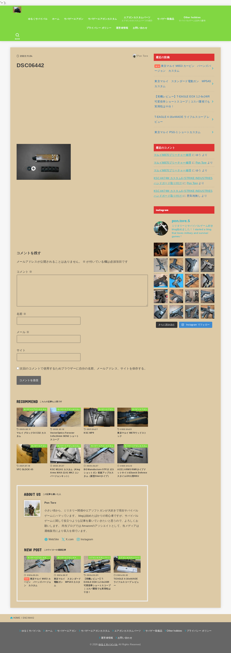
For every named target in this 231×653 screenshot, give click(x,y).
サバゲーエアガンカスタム (102, 18)
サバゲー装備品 (165, 18)
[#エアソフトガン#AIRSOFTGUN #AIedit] (161, 250)
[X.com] (68, 539)
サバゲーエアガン (73, 18)
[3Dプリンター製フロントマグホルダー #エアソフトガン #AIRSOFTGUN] (176, 296)
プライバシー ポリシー (99, 27)
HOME (16, 618)
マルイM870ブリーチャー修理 (172, 154)
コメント (24, 271)
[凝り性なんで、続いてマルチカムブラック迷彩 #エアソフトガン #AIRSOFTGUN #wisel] (176, 265)
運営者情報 (122, 27)
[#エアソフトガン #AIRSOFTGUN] (208, 265)
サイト (21, 350)
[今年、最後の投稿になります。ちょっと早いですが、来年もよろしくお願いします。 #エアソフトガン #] (208, 281)
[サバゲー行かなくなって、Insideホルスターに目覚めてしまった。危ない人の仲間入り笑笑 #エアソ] (161, 312)
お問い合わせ (140, 27)
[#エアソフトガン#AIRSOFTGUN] (192, 250)
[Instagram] (85, 539)
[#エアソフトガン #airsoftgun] (208, 312)
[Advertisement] (82, 108)
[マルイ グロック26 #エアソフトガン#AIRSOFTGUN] (192, 296)
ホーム (55, 18)
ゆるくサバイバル (37, 18)
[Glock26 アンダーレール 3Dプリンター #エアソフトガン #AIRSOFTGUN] (192, 312)
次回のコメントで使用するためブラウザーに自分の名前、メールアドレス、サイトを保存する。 (83, 368)
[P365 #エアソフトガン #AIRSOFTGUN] (161, 296)
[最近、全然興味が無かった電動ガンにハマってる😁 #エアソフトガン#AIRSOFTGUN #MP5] (161, 265)
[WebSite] (51, 539)
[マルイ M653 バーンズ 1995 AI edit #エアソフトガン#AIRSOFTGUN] (176, 250)
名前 (21, 313)
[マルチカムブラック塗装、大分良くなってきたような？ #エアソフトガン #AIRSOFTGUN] (192, 265)
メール (23, 332)
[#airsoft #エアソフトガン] (176, 312)
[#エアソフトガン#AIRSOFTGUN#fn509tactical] (161, 281)
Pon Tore (201, 162)
